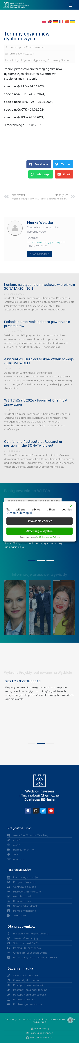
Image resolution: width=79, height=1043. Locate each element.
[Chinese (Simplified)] (67, 21)
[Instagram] (36, 811)
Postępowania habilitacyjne (17, 500)
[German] (55, 21)
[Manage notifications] (70, 1020)
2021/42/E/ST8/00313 (23, 681)
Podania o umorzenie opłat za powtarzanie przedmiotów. (37, 323)
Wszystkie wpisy (39, 253)
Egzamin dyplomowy (34, 60)
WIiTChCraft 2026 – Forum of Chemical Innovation (35, 402)
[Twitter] (43, 811)
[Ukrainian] (72, 21)
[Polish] (44, 21)
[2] (41, 560)
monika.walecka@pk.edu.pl (44, 242)
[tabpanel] (39, 710)
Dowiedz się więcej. (19, 512)
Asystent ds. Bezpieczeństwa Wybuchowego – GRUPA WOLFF (39, 361)
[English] (50, 21)
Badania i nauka (60, 500)
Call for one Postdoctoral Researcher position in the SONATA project (33, 443)
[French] (61, 21)
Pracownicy (53, 60)
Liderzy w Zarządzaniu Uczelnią (16, 606)
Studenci (65, 60)
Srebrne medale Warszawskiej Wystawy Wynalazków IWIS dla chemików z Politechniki (66, 606)
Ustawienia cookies (39, 521)
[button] (38, 164)
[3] (50, 560)
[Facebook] (28, 811)
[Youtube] (51, 811)
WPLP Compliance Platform (48, 537)
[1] (31, 560)
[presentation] (31, 743)
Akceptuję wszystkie (39, 531)
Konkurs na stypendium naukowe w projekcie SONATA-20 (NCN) (39, 286)
